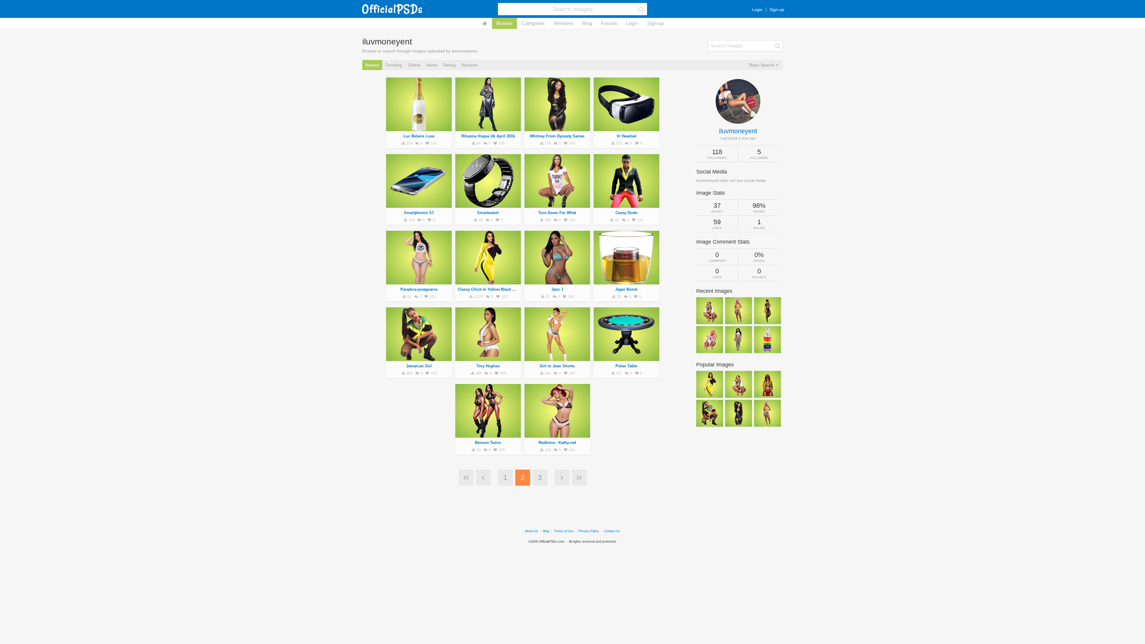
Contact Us (612, 531)
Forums (609, 23)
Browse (504, 23)
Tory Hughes (488, 366)
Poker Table (626, 366)
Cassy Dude (626, 212)
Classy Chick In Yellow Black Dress (490, 289)
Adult (419, 128)
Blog (587, 23)
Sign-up (777, 9)
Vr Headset (626, 136)
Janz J (557, 289)
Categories (533, 23)
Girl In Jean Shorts (557, 366)
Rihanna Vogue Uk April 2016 (488, 136)
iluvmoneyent (738, 131)
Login (757, 9)
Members (563, 23)
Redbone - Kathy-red (557, 442)
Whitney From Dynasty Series (557, 136)
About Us (531, 531)
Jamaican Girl (419, 366)
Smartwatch (488, 212)
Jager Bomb (626, 289)
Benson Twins (488, 442)
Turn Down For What (557, 212)
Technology (626, 128)
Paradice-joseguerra (418, 289)
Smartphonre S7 (419, 212)
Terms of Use (564, 531)
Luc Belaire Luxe (418, 136)
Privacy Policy (588, 531)
